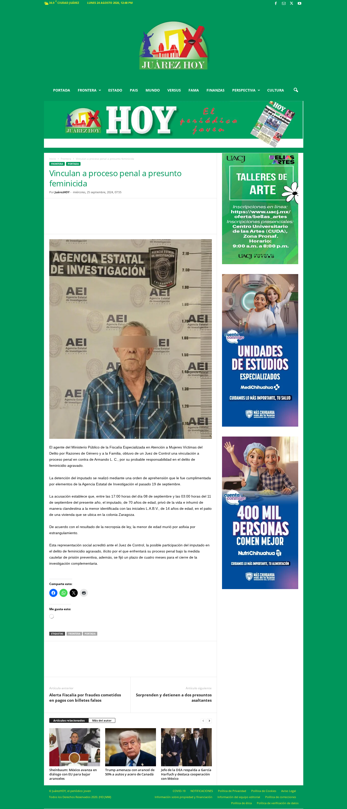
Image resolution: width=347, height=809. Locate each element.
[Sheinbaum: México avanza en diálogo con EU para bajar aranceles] (74, 747)
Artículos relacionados (69, 720)
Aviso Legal (288, 791)
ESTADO (115, 90)
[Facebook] (276, 3)
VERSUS (174, 90)
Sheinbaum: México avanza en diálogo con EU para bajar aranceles (73, 774)
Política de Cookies (263, 791)
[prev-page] (203, 720)
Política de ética (241, 803)
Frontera (66, 158)
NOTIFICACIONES (202, 791)
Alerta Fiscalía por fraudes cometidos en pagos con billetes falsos (85, 697)
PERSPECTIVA (244, 90)
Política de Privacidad (232, 791)
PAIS (134, 90)
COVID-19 (179, 791)
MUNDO (153, 90)
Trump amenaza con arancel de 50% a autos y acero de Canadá (129, 772)
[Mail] (284, 3)
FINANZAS (216, 90)
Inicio (52, 158)
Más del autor (102, 720)
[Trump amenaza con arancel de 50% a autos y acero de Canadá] (130, 747)
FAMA (193, 90)
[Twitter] (292, 3)
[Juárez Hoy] (173, 45)
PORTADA (61, 90)
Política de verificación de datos (277, 803)
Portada (90, 633)
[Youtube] (299, 3)
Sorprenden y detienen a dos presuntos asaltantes (174, 697)
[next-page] (209, 720)
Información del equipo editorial (238, 797)
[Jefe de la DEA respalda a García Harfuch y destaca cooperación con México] (186, 747)
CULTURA (275, 90)
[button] (295, 90)
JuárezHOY (62, 192)
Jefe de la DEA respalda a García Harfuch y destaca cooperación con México (186, 774)
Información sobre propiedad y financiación (183, 797)
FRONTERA (87, 90)
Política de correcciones (280, 797)
